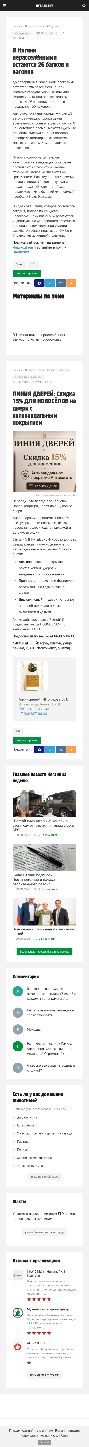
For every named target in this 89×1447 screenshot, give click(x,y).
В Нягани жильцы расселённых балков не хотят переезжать (39, 337)
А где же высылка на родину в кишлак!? (51, 1067)
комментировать (27, 273)
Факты (19, 1202)
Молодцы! (34, 1029)
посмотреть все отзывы (44, 1374)
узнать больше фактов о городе (44, 1232)
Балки (19, 264)
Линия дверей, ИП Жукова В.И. (43, 699)
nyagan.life (44, 6)
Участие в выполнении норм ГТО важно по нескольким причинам (44, 1216)
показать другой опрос (44, 1176)
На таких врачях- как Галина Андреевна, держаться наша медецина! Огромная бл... (49, 1049)
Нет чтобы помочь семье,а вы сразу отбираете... (50, 1012)
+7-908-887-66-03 (33, 714)
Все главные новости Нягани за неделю (44, 951)
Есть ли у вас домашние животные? (38, 1097)
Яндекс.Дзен (23, 247)
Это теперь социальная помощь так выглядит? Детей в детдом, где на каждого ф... (51, 994)
